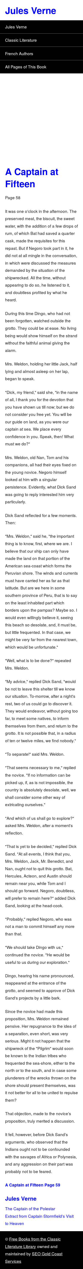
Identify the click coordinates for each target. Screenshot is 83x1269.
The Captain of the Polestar (30, 1208)
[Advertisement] (41, 117)
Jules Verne (30, 10)
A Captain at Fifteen (31, 177)
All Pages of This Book (25, 66)
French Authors (19, 53)
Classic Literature (21, 40)
